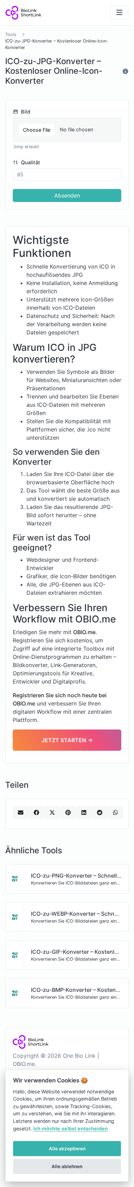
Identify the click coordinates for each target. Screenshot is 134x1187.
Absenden (67, 195)
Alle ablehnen (67, 1166)
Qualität (30, 162)
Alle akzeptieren (67, 1148)
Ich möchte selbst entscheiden (70, 1128)
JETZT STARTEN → (67, 740)
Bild (25, 112)
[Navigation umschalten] (119, 12)
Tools (10, 34)
